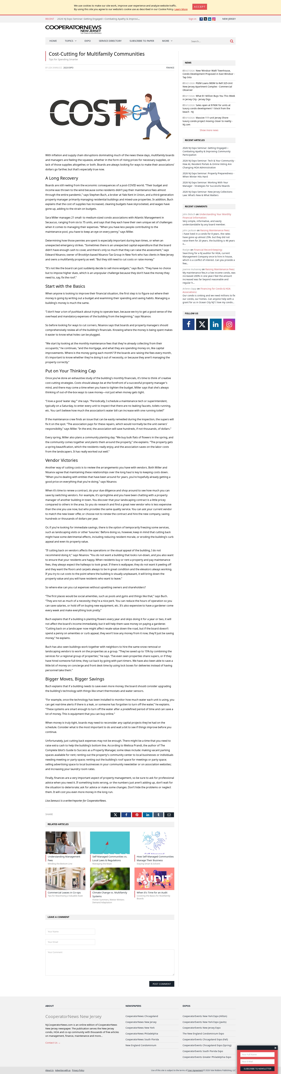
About (49, 1005)
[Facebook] (188, 324)
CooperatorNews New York (140, 1027)
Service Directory (110, 40)
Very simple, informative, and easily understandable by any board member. (204, 222)
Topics (69, 40)
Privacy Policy (78, 1070)
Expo (88, 40)
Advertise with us (63, 1070)
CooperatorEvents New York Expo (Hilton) (205, 1016)
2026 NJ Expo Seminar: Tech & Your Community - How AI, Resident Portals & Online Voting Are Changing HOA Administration (209, 164)
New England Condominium (141, 1045)
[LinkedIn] (216, 324)
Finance (170, 67)
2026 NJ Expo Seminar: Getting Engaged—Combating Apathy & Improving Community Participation (113, 18)
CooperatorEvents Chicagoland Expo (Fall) (205, 1039)
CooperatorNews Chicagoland (142, 1016)
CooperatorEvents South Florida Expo (203, 1051)
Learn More (180, 9)
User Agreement (195, 1070)
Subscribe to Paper (142, 40)
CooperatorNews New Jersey (141, 1022)
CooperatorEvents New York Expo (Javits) (204, 1022)
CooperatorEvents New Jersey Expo (202, 1027)
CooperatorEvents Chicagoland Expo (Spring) (207, 1045)
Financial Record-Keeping (208, 249)
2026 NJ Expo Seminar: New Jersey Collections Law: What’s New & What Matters (207, 193)
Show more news (209, 130)
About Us (49, 1070)
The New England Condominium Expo (203, 1033)
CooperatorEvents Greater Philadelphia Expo (207, 1057)
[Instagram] (229, 324)
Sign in (192, 18)
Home (53, 40)
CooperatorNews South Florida (142, 1039)
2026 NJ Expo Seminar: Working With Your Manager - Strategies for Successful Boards (206, 184)
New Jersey (229, 18)
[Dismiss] (275, 1048)
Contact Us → (52, 1042)
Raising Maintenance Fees (214, 230)
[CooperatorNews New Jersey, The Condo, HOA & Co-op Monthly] (73, 30)
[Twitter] (202, 324)
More (165, 40)
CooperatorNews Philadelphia (142, 1033)
